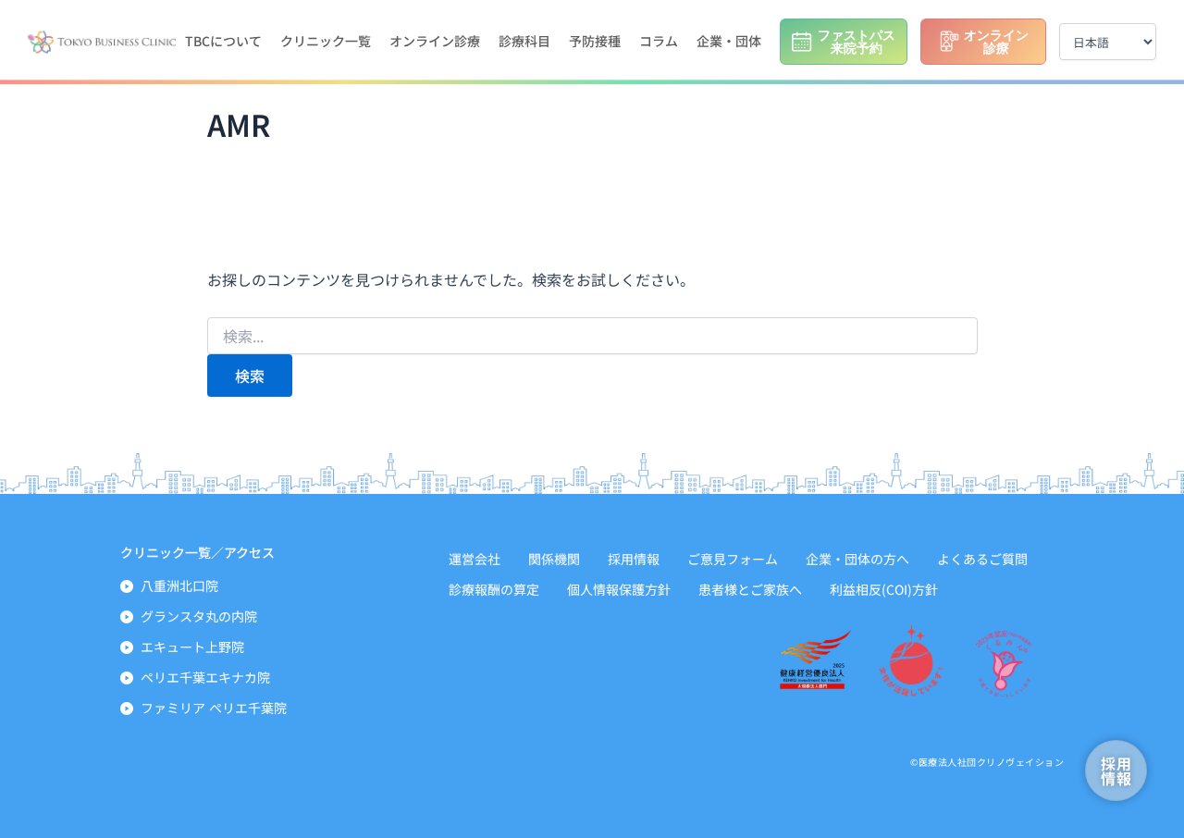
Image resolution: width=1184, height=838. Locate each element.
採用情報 (634, 558)
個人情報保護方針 (619, 589)
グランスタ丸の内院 (199, 616)
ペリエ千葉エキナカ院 (205, 677)
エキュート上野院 (192, 646)
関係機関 (554, 558)
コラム (658, 40)
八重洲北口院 (179, 585)
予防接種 (595, 40)
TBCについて (223, 40)
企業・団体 (729, 40)
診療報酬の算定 (494, 589)
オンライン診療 (434, 40)
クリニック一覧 (325, 40)
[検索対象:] (592, 336)
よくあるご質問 (982, 558)
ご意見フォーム (732, 558)
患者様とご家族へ (750, 589)
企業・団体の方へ (857, 558)
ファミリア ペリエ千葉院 (214, 707)
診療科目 (524, 40)
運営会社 (474, 558)
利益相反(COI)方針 (884, 589)
